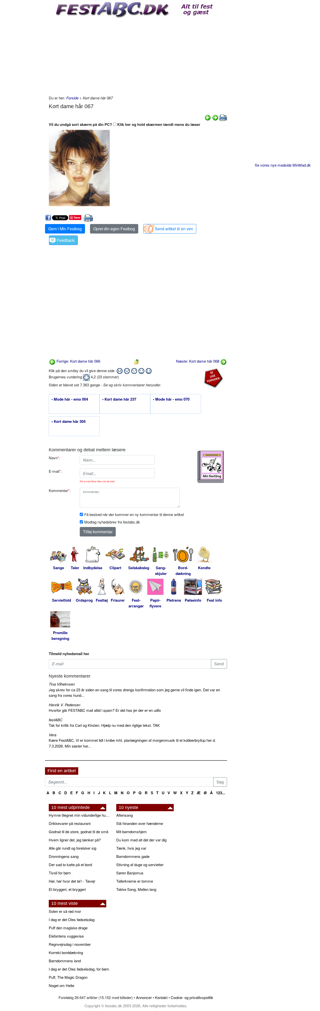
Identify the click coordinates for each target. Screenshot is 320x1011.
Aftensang (124, 815)
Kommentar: (59, 490)
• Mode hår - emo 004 (70, 399)
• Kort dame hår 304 (69, 421)
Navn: (54, 457)
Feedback (65, 240)
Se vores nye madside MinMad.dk (283, 165)
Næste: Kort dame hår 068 (198, 361)
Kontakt (161, 997)
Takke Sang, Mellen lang (136, 889)
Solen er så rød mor (65, 911)
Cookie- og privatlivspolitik (192, 997)
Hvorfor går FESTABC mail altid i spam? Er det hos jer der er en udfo (105, 710)
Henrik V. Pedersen (64, 704)
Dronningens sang (63, 856)
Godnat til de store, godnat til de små (78, 831)
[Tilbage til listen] (137, 361)
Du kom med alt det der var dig (141, 839)
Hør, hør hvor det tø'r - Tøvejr (72, 881)
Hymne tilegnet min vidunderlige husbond (80, 815)
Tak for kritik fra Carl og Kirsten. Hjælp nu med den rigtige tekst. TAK (104, 725)
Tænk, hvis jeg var (131, 848)
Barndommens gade (133, 856)
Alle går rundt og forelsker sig (72, 848)
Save (77, 217)
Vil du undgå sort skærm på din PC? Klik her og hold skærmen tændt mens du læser (124, 124)
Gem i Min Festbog (65, 229)
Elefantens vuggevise (66, 936)
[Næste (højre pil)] (215, 117)
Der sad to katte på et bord (70, 864)
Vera (52, 734)
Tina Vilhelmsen (62, 684)
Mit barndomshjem (131, 831)
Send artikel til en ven (174, 229)
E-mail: (55, 471)
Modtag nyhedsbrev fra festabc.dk (112, 521)
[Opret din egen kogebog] (210, 467)
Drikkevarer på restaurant (69, 823)
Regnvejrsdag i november (70, 944)
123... (220, 792)
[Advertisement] (138, 55)
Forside (72, 97)
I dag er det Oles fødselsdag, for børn (79, 969)
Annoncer (144, 997)
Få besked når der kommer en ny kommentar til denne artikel (134, 514)
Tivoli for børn (60, 872)
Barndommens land (65, 960)
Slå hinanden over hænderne (139, 823)
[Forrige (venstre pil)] (208, 117)
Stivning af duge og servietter (140, 864)
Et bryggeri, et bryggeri (67, 889)
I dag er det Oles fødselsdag (71, 919)
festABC (55, 719)
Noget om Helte (61, 985)
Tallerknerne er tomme (134, 881)
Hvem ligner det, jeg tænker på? (75, 839)
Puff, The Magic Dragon (68, 977)
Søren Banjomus (130, 872)
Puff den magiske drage (68, 927)
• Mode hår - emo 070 (171, 399)
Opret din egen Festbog (114, 229)
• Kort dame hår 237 (119, 399)
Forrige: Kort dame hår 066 (78, 361)
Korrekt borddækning (66, 952)
